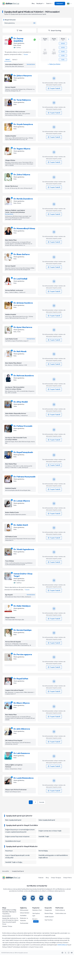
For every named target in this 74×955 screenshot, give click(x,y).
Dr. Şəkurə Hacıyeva (23, 75)
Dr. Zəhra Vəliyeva (22, 174)
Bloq (33, 3)
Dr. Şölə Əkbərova (22, 729)
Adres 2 (14, 59)
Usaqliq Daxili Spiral (18, 871)
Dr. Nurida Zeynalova (23, 198)
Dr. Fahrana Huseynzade (24, 476)
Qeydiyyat (39, 3)
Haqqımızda (48, 910)
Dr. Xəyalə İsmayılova (23, 124)
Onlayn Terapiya (56, 877)
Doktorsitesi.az (60, 910)
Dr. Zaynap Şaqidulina (18, 39)
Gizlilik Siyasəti (49, 917)
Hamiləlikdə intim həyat (13, 841)
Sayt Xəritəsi (49, 920)
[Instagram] (68, 952)
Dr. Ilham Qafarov (22, 254)
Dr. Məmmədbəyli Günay (24, 228)
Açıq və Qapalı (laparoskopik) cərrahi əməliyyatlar (17, 856)
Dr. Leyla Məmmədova (23, 778)
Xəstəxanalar (24, 923)
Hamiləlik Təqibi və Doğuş (13, 862)
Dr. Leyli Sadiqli (20, 278)
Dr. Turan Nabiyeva (22, 100)
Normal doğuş (43, 851)
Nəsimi (19, 203)
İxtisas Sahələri (24, 913)
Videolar (41, 877)
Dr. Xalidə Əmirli (21, 525)
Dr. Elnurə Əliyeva (21, 703)
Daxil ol (48, 3)
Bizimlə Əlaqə (49, 913)
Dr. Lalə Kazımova (22, 753)
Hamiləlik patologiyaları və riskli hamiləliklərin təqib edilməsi (53, 856)
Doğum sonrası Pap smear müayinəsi (17, 836)
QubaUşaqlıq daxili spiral (47, 820)
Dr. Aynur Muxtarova (23, 327)
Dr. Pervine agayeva (23, 654)
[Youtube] (71, 952)
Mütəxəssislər (24, 910)
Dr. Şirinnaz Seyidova (23, 303)
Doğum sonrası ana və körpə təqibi (50, 831)
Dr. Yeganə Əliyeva (22, 148)
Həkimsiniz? (59, 3)
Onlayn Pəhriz (67, 877)
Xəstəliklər (23, 915)
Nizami (19, 45)
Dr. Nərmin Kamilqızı (23, 630)
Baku (15, 45)
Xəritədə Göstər (31, 64)
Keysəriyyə (9, 851)
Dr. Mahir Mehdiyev (22, 606)
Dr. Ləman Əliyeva (22, 501)
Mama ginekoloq (19, 43)
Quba (15, 406)
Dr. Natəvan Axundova (24, 375)
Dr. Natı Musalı (20, 351)
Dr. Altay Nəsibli (21, 402)
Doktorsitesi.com (61, 913)
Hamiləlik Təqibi (44, 836)
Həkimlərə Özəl (37, 910)
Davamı (26, 54)
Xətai (18, 331)
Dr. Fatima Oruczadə (23, 426)
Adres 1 (7, 59)
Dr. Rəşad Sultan (21, 678)
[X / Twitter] (65, 952)
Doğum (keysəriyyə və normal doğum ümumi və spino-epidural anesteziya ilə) (19, 831)
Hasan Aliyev (21, 580)
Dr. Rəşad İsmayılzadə (23, 452)
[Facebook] (62, 952)
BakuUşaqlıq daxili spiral (13, 820)
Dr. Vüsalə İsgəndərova (24, 549)
